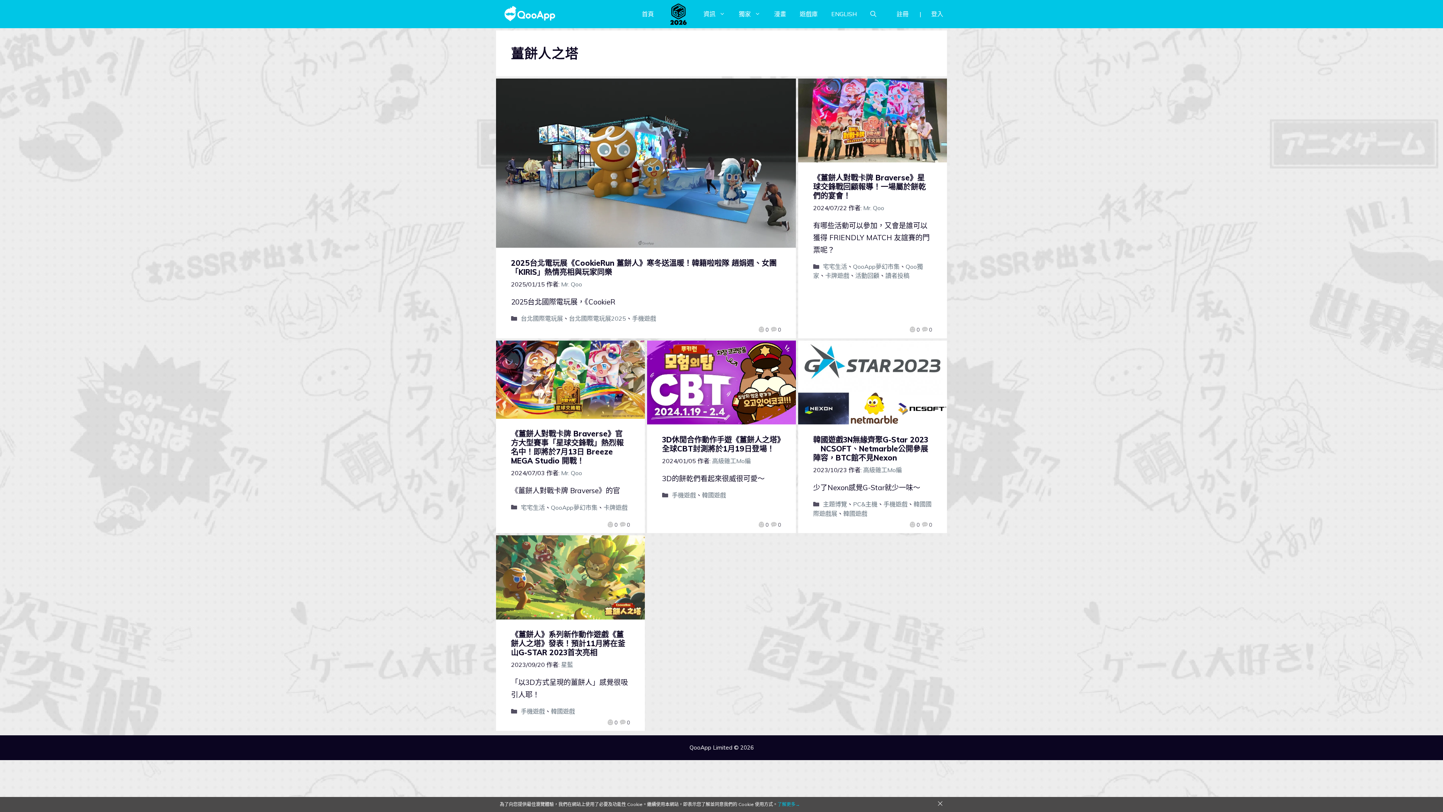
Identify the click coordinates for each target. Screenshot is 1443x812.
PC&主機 (865, 504)
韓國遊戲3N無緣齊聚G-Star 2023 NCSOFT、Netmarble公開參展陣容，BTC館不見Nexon (870, 448)
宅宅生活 (835, 266)
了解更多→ (788, 804)
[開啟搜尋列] (873, 14)
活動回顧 (867, 275)
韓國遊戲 (714, 495)
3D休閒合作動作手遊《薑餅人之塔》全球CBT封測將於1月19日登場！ (721, 444)
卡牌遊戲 (837, 275)
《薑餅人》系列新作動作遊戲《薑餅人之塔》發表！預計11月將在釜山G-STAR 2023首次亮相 (568, 643)
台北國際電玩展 (542, 318)
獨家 (745, 14)
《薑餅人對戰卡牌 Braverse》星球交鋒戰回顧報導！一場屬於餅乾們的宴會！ (869, 186)
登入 (937, 14)
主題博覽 (835, 504)
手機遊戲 (644, 318)
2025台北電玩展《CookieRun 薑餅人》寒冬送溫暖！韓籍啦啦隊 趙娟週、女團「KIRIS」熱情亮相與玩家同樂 (644, 267)
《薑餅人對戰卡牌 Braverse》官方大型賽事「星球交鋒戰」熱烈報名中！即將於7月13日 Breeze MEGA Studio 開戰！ (567, 447)
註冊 (903, 14)
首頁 (648, 14)
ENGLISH (844, 14)
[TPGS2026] (679, 14)
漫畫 (780, 14)
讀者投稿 (897, 275)
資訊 (709, 14)
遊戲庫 (809, 14)
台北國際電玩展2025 (597, 318)
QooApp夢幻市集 (876, 266)
